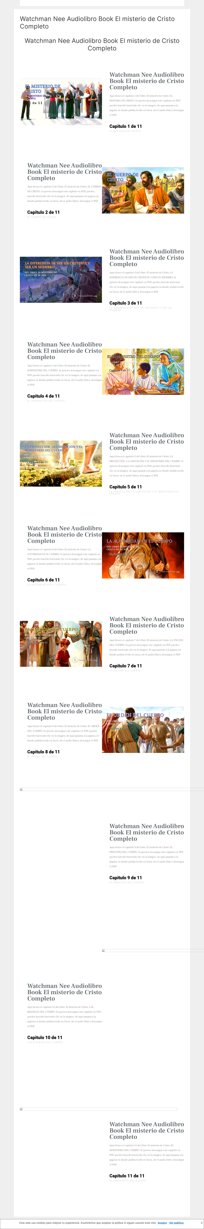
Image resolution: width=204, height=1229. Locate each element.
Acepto (162, 1222)
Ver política (176, 1222)
